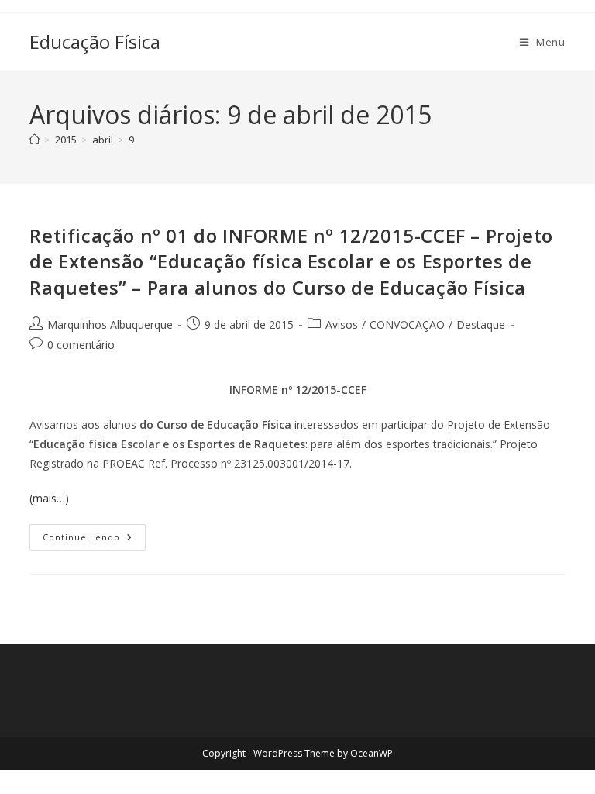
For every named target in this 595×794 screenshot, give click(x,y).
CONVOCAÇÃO (407, 324)
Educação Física (94, 41)
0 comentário (81, 344)
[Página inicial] (34, 140)
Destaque (480, 324)
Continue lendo (94, 533)
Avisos (341, 324)
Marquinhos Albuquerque (110, 324)
